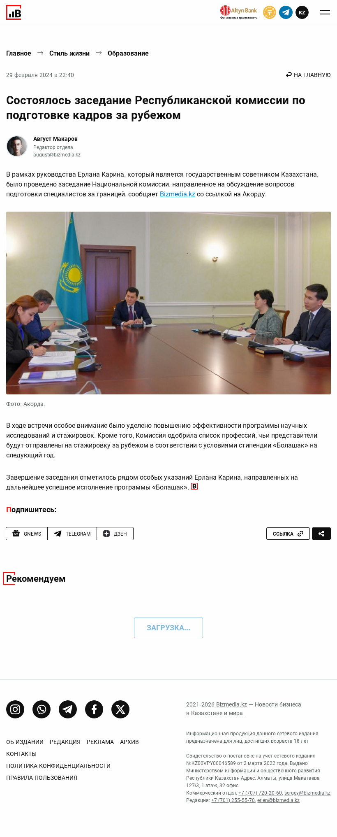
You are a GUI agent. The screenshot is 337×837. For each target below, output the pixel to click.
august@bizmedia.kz (57, 155)
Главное (18, 53)
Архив (129, 742)
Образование (128, 53)
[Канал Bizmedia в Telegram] (68, 709)
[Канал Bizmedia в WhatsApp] (41, 709)
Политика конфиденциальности (58, 766)
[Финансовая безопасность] (238, 12)
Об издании (25, 742)
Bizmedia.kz (177, 194)
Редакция (65, 742)
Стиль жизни (69, 53)
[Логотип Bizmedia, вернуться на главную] (13, 12)
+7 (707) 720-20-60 (260, 793)
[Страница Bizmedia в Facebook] (94, 709)
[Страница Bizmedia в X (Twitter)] (120, 709)
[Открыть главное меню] (325, 12)
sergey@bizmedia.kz (307, 793)
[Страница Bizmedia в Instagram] (15, 709)
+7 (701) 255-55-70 (233, 800)
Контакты (21, 754)
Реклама (100, 742)
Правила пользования (41, 778)
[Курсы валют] (270, 12)
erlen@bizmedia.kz (278, 800)
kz (302, 12)
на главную (312, 75)
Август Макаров (55, 138)
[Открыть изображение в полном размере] (168, 303)
